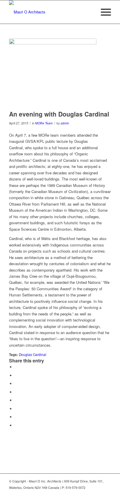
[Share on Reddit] (16, 417)
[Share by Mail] (16, 425)
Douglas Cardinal (32, 354)
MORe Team (44, 123)
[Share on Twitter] (16, 375)
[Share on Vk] (16, 408)
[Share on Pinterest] (16, 383)
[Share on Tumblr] (16, 400)
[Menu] (103, 12)
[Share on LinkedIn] (16, 392)
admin (65, 123)
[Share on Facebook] (16, 367)
